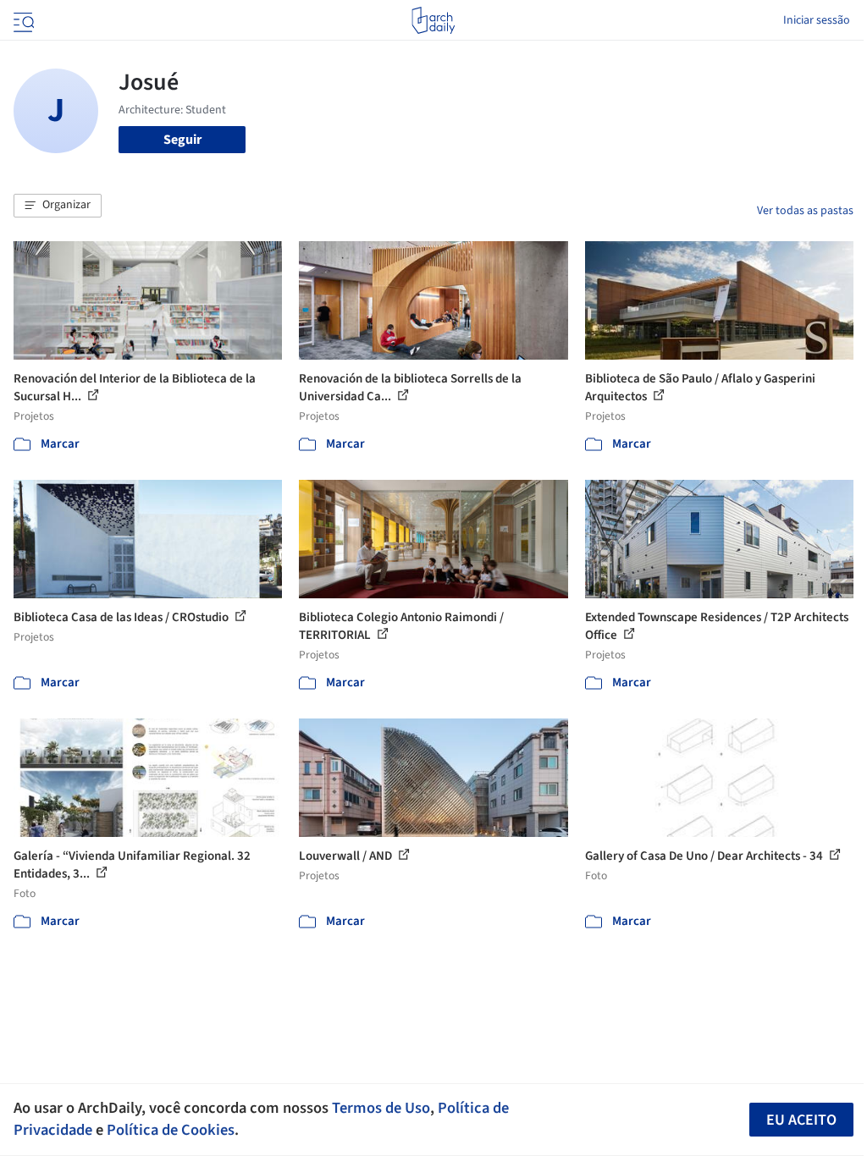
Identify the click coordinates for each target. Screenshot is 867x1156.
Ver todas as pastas (805, 211)
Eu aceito (801, 1120)
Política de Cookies (171, 1130)
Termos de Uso (381, 1108)
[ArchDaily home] (433, 20)
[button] (58, 205)
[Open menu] (22, 20)
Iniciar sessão (816, 20)
